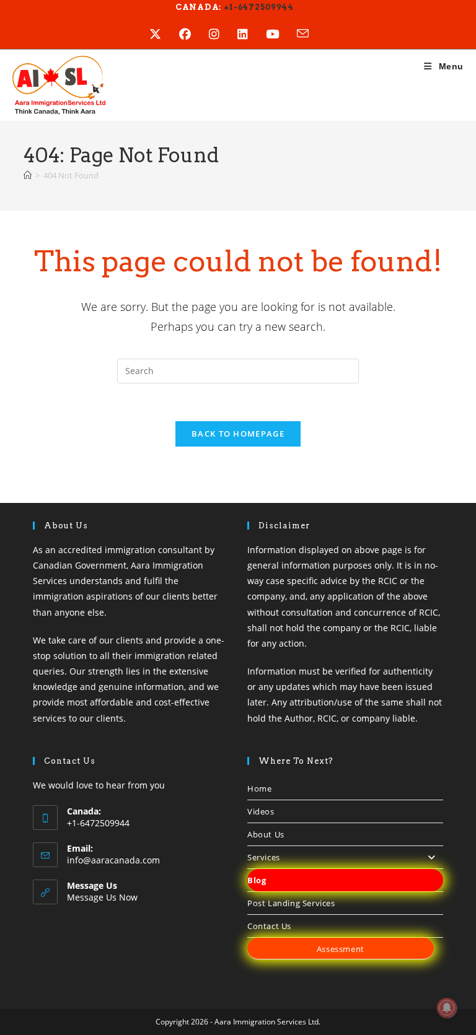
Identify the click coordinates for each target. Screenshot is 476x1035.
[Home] (28, 175)
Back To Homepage (238, 433)
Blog (256, 880)
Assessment (340, 948)
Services (263, 857)
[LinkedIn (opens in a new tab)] (251, 34)
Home (259, 788)
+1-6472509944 (257, 7)
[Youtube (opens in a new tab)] (281, 34)
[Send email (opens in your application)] (312, 34)
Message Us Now (102, 897)
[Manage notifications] (447, 1008)
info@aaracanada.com (113, 860)
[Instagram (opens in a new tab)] (223, 34)
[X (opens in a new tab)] (164, 34)
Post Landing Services (291, 903)
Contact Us (269, 926)
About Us (265, 834)
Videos (261, 811)
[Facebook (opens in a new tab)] (194, 34)
